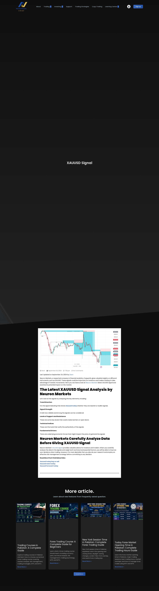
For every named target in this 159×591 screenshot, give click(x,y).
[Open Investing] (62, 7)
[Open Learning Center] (118, 7)
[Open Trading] (50, 7)
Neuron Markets (91, 383)
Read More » (22, 567)
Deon (71, 375)
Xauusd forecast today (49, 466)
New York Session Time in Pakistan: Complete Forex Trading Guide (94, 542)
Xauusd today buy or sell (49, 461)
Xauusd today (71, 406)
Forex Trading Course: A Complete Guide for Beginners (63, 544)
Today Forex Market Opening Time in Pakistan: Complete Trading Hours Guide (126, 546)
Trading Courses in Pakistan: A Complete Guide (29, 548)
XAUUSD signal (57, 448)
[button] (79, 574)
